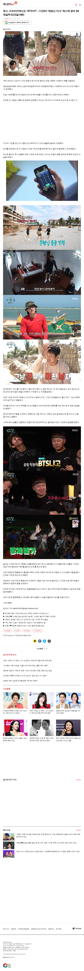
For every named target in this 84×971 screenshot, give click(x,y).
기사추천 (42, 649)
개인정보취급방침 (23, 929)
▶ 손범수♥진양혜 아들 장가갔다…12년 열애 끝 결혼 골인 (23, 626)
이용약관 (13, 929)
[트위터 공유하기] (44, 641)
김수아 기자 (6, 29)
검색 (76, 5)
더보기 (78, 780)
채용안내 (51, 929)
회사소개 (6, 929)
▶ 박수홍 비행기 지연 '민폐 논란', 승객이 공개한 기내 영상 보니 (26, 613)
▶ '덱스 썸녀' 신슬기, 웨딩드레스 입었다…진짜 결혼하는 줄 (24, 623)
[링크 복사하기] (49, 641)
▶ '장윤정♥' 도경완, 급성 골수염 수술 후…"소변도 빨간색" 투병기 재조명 (29, 616)
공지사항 (58, 929)
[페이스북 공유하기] (40, 641)
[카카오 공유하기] (35, 641)
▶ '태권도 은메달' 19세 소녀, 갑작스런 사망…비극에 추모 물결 (25, 619)
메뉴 (80, 5)
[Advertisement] (18, 811)
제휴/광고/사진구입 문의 (38, 929)
